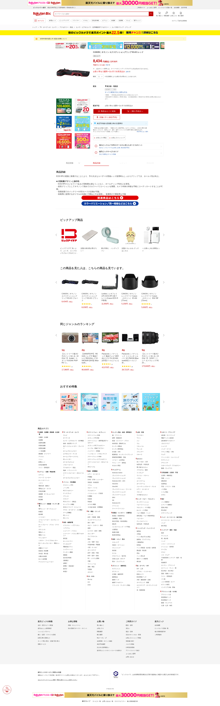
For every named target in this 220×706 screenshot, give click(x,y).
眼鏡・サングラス (166, 468)
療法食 (139, 561)
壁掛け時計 (164, 507)
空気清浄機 (95, 20)
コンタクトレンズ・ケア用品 (121, 527)
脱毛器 (65, 538)
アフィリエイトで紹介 (133, 650)
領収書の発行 (130, 641)
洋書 (89, 561)
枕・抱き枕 (164, 538)
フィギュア (140, 473)
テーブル (164, 549)
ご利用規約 (158, 634)
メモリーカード (68, 465)
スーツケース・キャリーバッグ (170, 520)
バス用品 (164, 489)
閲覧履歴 (99, 631)
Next (166, 45)
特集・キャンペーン (74, 625)
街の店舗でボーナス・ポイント (77, 628)
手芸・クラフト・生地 (168, 486)
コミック (90, 514)
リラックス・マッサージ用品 (121, 585)
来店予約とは (140, 131)
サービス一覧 (97, 701)
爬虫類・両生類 (141, 550)
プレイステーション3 (118, 492)
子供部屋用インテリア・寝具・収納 (171, 559)
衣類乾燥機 (41, 445)
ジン (138, 441)
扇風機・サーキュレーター (46, 494)
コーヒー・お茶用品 (118, 460)
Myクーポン (100, 638)
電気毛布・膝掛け (44, 486)
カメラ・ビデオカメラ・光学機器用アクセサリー (92, 27)
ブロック (139, 492)
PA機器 (90, 477)
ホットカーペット (44, 480)
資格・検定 (91, 566)
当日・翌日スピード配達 (45, 625)
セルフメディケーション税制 (47, 680)
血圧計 (65, 569)
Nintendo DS (116, 503)
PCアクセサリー (68, 490)
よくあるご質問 (152, 7)
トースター (41, 517)
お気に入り (100, 628)
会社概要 (176, 7)
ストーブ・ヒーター (44, 477)
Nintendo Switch (117, 473)
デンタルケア (67, 544)
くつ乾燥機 (41, 451)
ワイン (139, 438)
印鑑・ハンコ (165, 478)
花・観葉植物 (141, 590)
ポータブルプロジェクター (71, 478)
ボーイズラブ (92, 550)
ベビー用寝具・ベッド (143, 513)
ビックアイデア (64, 20)
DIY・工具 (140, 569)
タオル (163, 495)
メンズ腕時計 (165, 502)
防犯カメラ (140, 574)
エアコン (105, 20)
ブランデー (140, 452)
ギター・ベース (92, 488)
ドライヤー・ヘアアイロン (71, 525)
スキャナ (66, 499)
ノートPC (66, 488)
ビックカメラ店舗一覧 (165, 7)
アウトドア (164, 463)
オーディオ (66, 438)
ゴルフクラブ (165, 443)
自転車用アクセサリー (168, 441)
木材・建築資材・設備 (143, 580)
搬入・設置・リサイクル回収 (47, 634)
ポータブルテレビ (68, 462)
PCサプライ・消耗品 (69, 501)
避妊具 (114, 524)
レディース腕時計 (166, 505)
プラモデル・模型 (142, 470)
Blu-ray (90, 579)
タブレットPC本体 (93, 438)
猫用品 (139, 531)
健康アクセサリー (117, 582)
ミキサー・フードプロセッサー (48, 540)
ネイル (114, 553)
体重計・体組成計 (68, 566)
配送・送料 (129, 625)
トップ (34, 27)
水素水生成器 (42, 556)
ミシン (40, 459)
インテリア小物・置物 (168, 587)
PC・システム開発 (93, 558)
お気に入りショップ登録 (133, 638)
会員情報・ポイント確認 (104, 641)
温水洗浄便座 (67, 558)
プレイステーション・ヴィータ (121, 489)
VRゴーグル (91, 467)
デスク (163, 552)
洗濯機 (121, 20)
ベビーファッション (143, 505)
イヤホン (85, 20)
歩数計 (65, 563)
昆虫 (138, 553)
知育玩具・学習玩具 (143, 464)
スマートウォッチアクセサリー (97, 459)
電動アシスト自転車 (167, 438)
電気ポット (41, 532)
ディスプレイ (67, 493)
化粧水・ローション (118, 545)
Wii (113, 500)
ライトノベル (92, 564)
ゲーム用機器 (67, 512)
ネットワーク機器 (68, 504)
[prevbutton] (56, 235)
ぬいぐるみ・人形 (142, 462)
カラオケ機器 (92, 504)
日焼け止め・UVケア (118, 559)
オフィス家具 (165, 584)
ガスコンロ (41, 529)
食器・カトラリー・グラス (120, 441)
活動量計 (66, 560)
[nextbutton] (163, 235)
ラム (138, 443)
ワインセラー (42, 538)
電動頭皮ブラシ (68, 547)
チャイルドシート (142, 521)
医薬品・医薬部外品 (118, 516)
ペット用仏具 (141, 556)
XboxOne (115, 484)
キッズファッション (143, 502)
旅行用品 (164, 526)
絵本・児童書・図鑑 (94, 517)
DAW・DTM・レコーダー (95, 479)
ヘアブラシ (66, 528)
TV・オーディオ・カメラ (48, 27)
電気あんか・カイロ (44, 488)
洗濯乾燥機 (41, 443)
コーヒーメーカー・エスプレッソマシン (48, 521)
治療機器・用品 (117, 518)
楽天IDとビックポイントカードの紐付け (109, 650)
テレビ (128, 20)
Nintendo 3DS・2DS (118, 481)
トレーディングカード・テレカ (146, 486)
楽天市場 (184, 7)
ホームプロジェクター (70, 451)
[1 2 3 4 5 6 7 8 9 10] (100, 76)
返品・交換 (129, 631)
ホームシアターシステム (70, 456)
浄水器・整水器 (43, 553)
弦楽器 (90, 499)
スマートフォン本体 (94, 435)
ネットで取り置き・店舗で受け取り (49, 641)
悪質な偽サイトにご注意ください (67, 680)
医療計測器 (115, 532)
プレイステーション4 (118, 478)
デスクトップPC (68, 485)
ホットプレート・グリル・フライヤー (48, 526)
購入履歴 (99, 634)
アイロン (41, 456)
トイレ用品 (164, 492)
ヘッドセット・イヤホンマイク (97, 454)
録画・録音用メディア (70, 443)
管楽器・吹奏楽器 (93, 482)
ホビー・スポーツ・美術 (95, 525)
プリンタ (66, 496)
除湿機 (40, 499)
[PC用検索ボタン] (151, 14)
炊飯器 (40, 511)
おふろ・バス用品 (142, 510)
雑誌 (89, 539)
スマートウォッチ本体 (94, 456)
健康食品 (115, 577)
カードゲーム (141, 481)
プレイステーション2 (118, 495)
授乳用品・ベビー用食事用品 (146, 516)
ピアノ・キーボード (94, 474)
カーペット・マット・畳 (168, 568)
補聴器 (65, 555)
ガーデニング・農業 (143, 582)
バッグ (163, 523)
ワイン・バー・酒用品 (119, 463)
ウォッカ (139, 449)
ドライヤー (76, 20)
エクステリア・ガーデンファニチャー (147, 586)
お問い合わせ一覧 (107, 701)
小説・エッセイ (92, 547)
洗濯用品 (164, 484)
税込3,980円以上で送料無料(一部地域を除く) (61, 7)
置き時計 (164, 510)
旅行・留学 (91, 522)
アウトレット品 (166, 594)
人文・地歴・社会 (93, 542)
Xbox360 (115, 486)
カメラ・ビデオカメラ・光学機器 (73, 441)
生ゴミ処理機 (42, 559)
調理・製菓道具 (117, 438)
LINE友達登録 (130, 647)
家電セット (52, 20)
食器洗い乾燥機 (43, 551)
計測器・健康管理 (117, 574)
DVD (89, 585)
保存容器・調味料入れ (119, 443)
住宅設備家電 (42, 465)
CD (89, 582)
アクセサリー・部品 (66, 27)
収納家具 (164, 562)
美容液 (114, 550)
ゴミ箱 (163, 579)
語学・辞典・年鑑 (93, 553)
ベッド (163, 541)
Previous (54, 45)
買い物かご (100, 625)
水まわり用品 (116, 465)
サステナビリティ (120, 701)
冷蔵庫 (113, 20)
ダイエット (115, 571)
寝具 (162, 533)
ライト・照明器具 (44, 467)
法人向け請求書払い (103, 647)
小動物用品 (140, 542)
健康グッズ (115, 580)
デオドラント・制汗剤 (119, 556)
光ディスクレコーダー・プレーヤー (73, 447)
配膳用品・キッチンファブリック (122, 454)
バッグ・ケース (166, 449)
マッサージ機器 (68, 552)
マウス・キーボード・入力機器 (72, 510)
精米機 (40, 514)
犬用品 (139, 534)
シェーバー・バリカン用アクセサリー (73, 534)
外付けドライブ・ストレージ (72, 507)
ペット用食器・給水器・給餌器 (146, 548)
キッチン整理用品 (117, 449)
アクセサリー (92, 490)
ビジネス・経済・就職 (94, 531)
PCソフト (66, 518)
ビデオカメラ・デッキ (70, 454)
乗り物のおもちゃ (142, 467)
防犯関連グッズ (166, 597)
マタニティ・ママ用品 (143, 507)
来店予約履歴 (101, 644)
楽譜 (89, 528)
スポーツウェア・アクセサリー (170, 465)
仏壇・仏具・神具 (166, 605)
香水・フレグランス (118, 561)
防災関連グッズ (141, 577)
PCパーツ (66, 515)
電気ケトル (41, 535)
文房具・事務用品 (166, 475)
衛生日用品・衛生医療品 (119, 521)
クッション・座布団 (167, 547)
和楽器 (90, 501)
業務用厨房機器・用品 (119, 457)
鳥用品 (139, 545)
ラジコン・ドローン (143, 475)
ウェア (163, 454)
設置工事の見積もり (44, 638)
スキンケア (115, 542)
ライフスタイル (92, 536)
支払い (128, 628)
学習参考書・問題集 (94, 544)
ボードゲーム (141, 484)
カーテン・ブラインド (168, 565)
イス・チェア (165, 555)
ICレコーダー (67, 459)
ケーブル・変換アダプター (96, 448)
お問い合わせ (130, 657)
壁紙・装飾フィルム (167, 573)
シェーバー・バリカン (70, 531)
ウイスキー (140, 435)
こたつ (40, 483)
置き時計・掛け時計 (167, 571)
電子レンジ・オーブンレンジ (47, 509)
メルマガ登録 (130, 644)
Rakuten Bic (42, 14)
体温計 (65, 571)
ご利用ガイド (141, 7)
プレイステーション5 (118, 475)
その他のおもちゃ (142, 495)
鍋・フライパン (117, 435)
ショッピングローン (44, 631)
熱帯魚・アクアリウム (143, 539)
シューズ (164, 446)
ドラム (90, 485)
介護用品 (115, 529)
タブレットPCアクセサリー (96, 445)
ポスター (90, 572)
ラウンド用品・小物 (167, 452)
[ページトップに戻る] (217, 424)
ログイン (174, 21)
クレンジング (116, 548)
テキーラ (139, 454)
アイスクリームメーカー (46, 562)
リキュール (140, 446)
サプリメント (116, 569)
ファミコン (115, 506)
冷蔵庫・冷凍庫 (43, 437)
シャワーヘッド (68, 549)
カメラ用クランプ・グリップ (121, 27)
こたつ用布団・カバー (168, 582)
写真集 (90, 569)
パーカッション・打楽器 (95, 493)
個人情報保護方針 (160, 631)
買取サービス (42, 644)
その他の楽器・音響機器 (95, 507)
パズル (139, 478)
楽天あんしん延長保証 (45, 628)
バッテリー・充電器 (94, 451)
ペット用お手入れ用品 (143, 537)
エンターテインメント (94, 520)
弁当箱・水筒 (116, 452)
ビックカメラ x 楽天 (39, 7)
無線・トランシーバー (70, 470)
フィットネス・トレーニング (170, 457)
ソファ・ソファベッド (168, 544)
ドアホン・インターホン (144, 571)
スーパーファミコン (118, 508)
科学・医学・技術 (93, 555)
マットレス (164, 535)
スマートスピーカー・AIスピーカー (73, 474)
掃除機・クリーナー (44, 454)
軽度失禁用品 (116, 535)
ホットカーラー (68, 541)
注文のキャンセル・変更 (133, 634)
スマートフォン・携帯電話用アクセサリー (98, 442)
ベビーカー (140, 518)
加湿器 (40, 497)
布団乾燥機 (41, 448)
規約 (147, 131)
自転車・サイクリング (168, 435)
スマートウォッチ (166, 513)
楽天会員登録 (183, 21)
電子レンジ (137, 20)
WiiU (113, 497)
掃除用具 (164, 481)
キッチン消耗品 (117, 446)
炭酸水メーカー (43, 548)
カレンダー (91, 533)
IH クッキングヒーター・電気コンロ (48, 544)
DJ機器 (90, 496)
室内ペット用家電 (142, 559)
